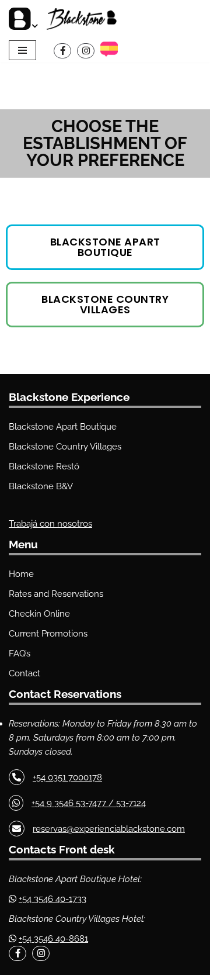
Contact (24, 673)
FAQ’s (19, 653)
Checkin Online (39, 613)
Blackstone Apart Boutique (63, 426)
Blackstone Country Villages (65, 446)
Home (21, 574)
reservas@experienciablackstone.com (109, 829)
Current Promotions (48, 633)
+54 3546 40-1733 (52, 899)
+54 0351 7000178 (67, 777)
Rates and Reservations (56, 594)
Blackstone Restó (44, 466)
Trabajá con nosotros (50, 523)
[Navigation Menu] (22, 50)
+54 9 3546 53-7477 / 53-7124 (89, 803)
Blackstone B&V (41, 486)
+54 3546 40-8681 (53, 938)
